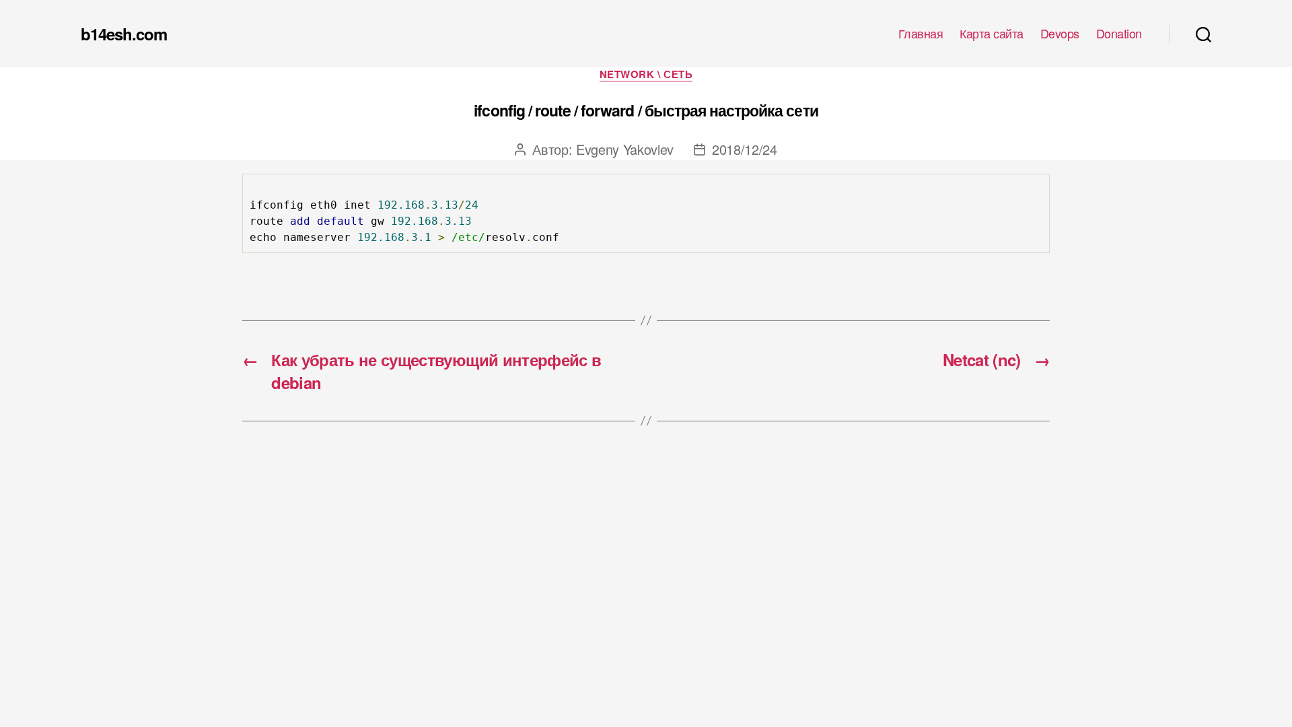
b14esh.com (124, 34)
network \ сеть (646, 74)
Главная (920, 33)
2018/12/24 (744, 149)
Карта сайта (992, 33)
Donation (1119, 33)
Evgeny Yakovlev (625, 149)
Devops (1059, 33)
